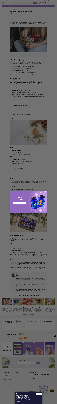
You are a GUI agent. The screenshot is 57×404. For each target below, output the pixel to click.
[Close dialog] (45, 192)
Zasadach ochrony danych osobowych (22, 396)
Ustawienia (18, 401)
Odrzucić (33, 393)
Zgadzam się (39, 393)
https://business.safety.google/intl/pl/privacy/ (23, 399)
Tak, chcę (19, 202)
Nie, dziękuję (19, 205)
